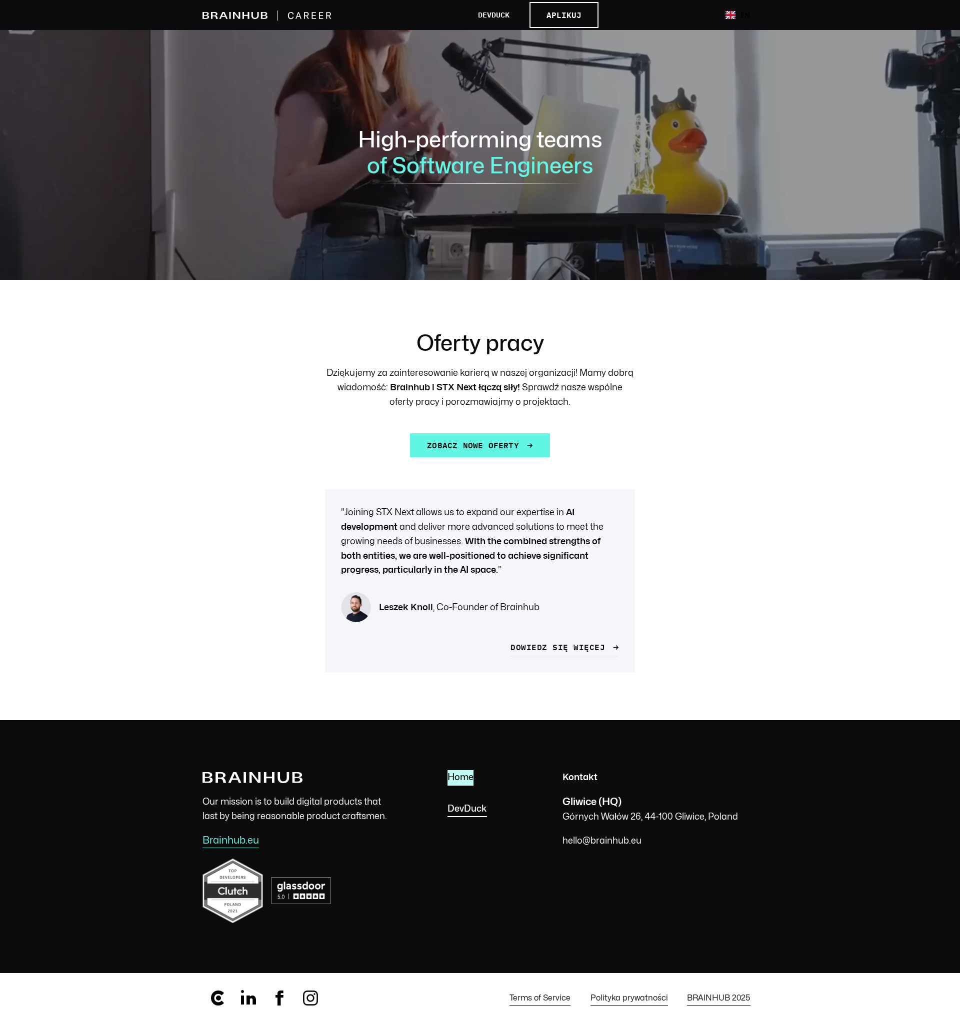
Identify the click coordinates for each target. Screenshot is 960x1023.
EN (745, 14)
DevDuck (494, 15)
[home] (275, 15)
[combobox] (738, 15)
